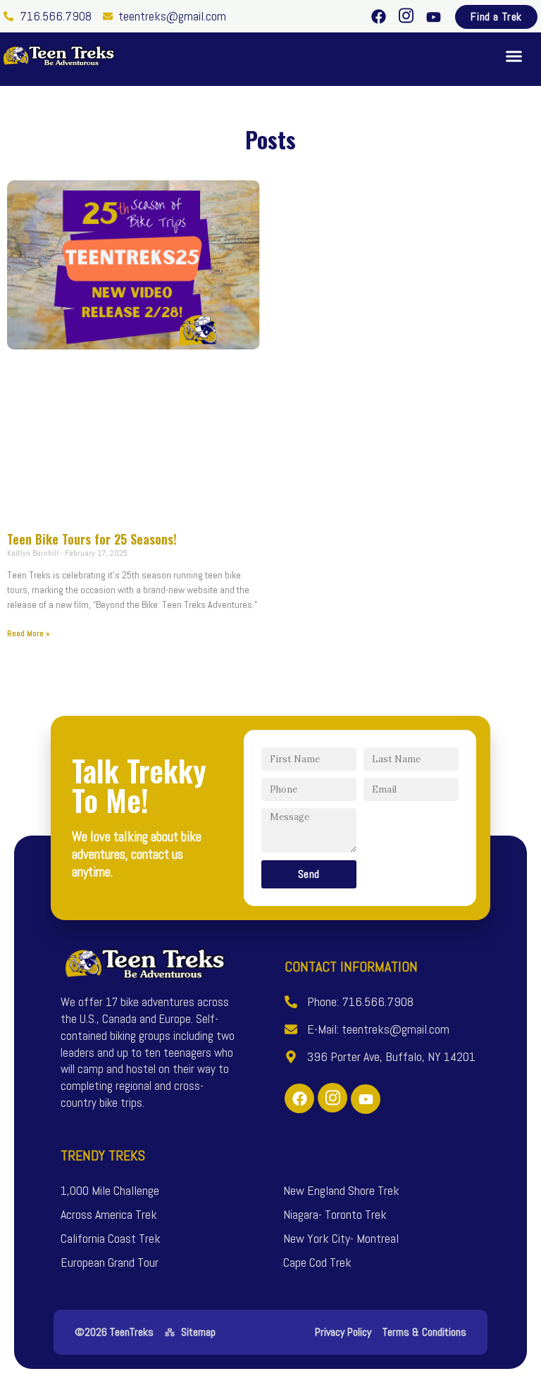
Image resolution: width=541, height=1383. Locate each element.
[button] (514, 55)
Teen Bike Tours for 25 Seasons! (92, 539)
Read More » (28, 633)
